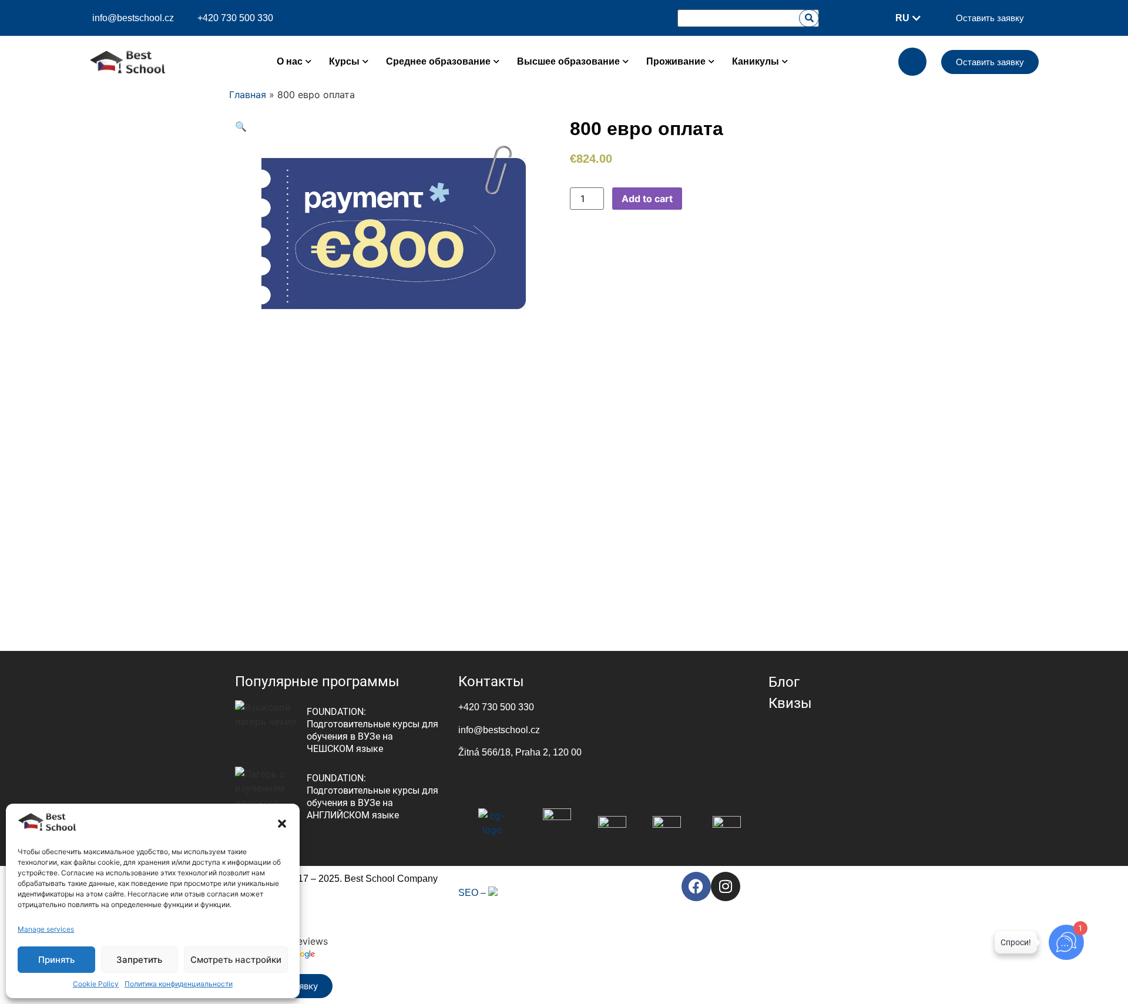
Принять (56, 959)
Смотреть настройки (235, 959)
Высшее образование (568, 61)
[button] (282, 824)
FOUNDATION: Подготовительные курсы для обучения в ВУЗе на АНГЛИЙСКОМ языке (372, 796)
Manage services (46, 929)
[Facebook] (696, 886)
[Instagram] (725, 886)
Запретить (139, 959)
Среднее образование (438, 61)
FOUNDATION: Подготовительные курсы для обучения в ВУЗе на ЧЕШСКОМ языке (372, 730)
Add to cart (647, 198)
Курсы (344, 61)
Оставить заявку (990, 18)
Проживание (676, 61)
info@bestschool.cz (133, 18)
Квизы (790, 703)
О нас (290, 61)
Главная (247, 94)
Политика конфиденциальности (179, 983)
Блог (784, 682)
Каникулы (755, 61)
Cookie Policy (96, 983)
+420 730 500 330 (496, 707)
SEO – (473, 893)
